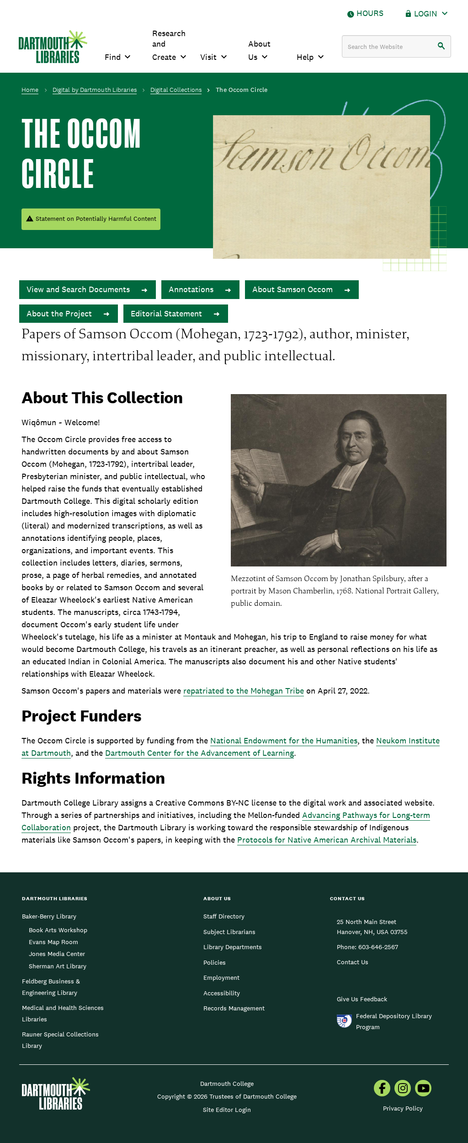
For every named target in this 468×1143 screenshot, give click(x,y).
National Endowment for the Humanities (283, 740)
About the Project (60, 313)
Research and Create (169, 45)
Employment (221, 977)
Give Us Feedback (362, 999)
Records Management (234, 1008)
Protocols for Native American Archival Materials (326, 839)
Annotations (192, 289)
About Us (259, 50)
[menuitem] (382, 1089)
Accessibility (221, 993)
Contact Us (352, 962)
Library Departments (232, 947)
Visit (208, 57)
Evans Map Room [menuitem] (53, 942)
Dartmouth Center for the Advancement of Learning (199, 753)
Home (29, 89)
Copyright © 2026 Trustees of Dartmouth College (227, 1096)
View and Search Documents (79, 289)
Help (305, 57)
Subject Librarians (229, 932)
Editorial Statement (167, 313)
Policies (214, 962)
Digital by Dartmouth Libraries (95, 89)
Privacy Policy (403, 1108)
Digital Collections (176, 89)
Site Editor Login (227, 1110)
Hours (369, 13)
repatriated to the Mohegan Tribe (243, 690)
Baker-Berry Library (49, 916)
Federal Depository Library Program (394, 1021)
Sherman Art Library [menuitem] (57, 966)
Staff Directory (224, 916)
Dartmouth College (227, 1083)
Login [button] (425, 13)
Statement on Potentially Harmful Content (96, 218)
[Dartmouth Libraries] (53, 46)
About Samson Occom (293, 289)
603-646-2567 (378, 947)
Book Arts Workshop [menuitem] (58, 930)
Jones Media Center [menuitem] (57, 954)
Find (113, 57)
